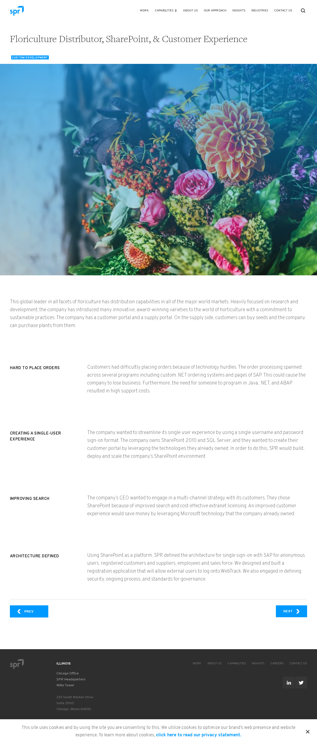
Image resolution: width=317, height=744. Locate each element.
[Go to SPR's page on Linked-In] (289, 683)
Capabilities (164, 11)
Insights (238, 11)
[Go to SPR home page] (17, 664)
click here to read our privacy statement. (198, 735)
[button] (303, 10)
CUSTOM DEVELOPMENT (30, 57)
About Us (190, 11)
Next (295, 611)
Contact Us (283, 11)
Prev (36, 611)
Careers (277, 664)
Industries (259, 11)
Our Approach (215, 11)
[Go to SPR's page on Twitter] (301, 683)
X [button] (308, 731)
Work (144, 11)
